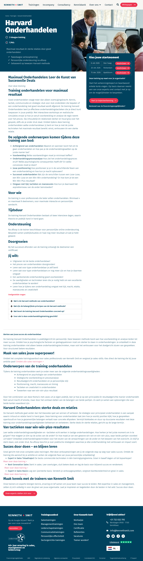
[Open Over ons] (100, 4)
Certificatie (79, 528)
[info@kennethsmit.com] (107, 530)
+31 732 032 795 (117, 519)
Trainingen (13, 16)
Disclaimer (102, 558)
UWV (28, 558)
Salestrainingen (48, 520)
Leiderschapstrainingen (52, 528)
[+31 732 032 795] (107, 522)
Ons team (78, 524)
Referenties (79, 532)
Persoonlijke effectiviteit (52, 536)
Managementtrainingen (52, 524)
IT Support (133, 558)
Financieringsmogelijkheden (14, 558)
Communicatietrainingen (52, 532)
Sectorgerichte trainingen (53, 540)
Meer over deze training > (15, 461)
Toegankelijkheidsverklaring (118, 558)
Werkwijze (78, 520)
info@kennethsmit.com (122, 530)
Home (7, 16)
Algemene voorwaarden (61, 558)
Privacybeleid (76, 558)
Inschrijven (121, 63)
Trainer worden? (81, 540)
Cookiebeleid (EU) (89, 558)
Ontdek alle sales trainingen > (30, 361)
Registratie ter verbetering (42, 558)
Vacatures (78, 536)
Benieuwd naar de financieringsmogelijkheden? (107, 106)
